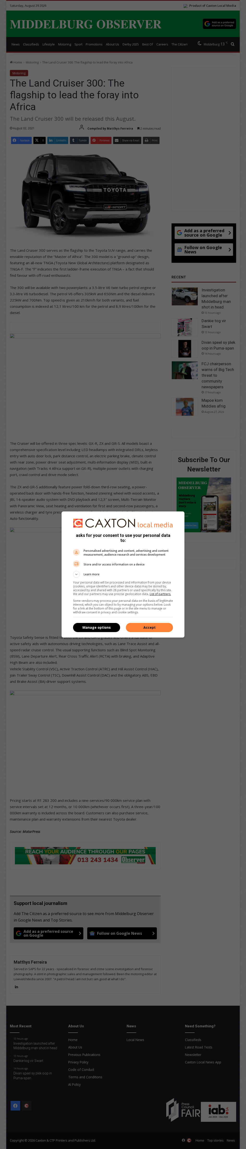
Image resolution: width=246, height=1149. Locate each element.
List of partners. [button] (160, 594)
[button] (123, 574)
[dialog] (123, 574)
